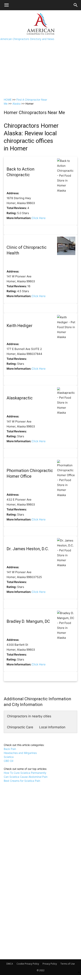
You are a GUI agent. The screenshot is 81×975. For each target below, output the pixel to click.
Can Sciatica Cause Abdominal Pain (25, 776)
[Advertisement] (40, 53)
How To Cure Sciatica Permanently (25, 772)
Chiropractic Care (20, 727)
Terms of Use (67, 963)
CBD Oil (8, 760)
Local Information (52, 727)
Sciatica (9, 756)
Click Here (39, 218)
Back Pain (10, 748)
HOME (7, 99)
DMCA (9, 963)
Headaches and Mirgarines (20, 752)
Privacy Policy (50, 963)
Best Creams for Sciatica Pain (22, 780)
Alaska (16, 103)
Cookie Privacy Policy (28, 963)
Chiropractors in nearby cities (29, 716)
